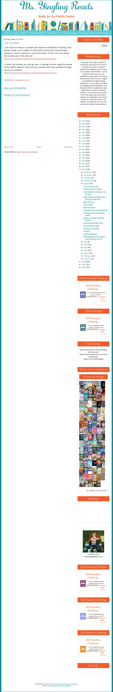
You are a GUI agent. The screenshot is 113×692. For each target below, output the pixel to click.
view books (103, 300)
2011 (84, 164)
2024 (84, 127)
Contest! (86, 231)
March (86, 253)
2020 (84, 138)
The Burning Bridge (91, 226)
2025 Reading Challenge (93, 319)
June (86, 245)
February (88, 256)
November (88, 175)
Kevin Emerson (89, 207)
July (86, 242)
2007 (84, 265)
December (88, 172)
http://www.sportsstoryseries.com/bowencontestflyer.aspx (30, 59)
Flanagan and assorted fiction (95, 210)
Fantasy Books (53, 33)
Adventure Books (37, 33)
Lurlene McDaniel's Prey (93, 223)
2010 (84, 166)
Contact (23, 33)
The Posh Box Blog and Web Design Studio (65, 684)
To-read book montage (93, 377)
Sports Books (102, 33)
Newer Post (8, 147)
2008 (84, 262)
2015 (84, 152)
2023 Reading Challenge (93, 608)
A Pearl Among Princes (92, 189)
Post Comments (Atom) (27, 152)
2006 (84, 267)
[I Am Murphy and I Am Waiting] (82, 414)
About (15, 33)
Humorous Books (86, 33)
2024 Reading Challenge (93, 575)
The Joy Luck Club (90, 186)
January (87, 259)
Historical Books (70, 33)
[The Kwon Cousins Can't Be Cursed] (95, 465)
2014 (84, 155)
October (87, 178)
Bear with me (88, 202)
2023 (84, 130)
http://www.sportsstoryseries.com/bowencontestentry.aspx (30, 73)
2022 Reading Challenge (93, 641)
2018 (84, 144)
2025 (84, 124)
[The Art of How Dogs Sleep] (90, 471)
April (86, 250)
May (86, 247)
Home (7, 33)
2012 (84, 161)
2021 (84, 135)
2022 (84, 132)
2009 (84, 169)
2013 (84, 158)
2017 (84, 147)
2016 (84, 149)
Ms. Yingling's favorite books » (97, 490)
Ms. (88, 292)
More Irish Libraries (91, 228)
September (88, 181)
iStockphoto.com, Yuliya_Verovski (60, 685)
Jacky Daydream (90, 234)
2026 (84, 121)
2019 (84, 141)
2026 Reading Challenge (93, 287)
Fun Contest (88, 205)
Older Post (69, 147)
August (87, 184)
